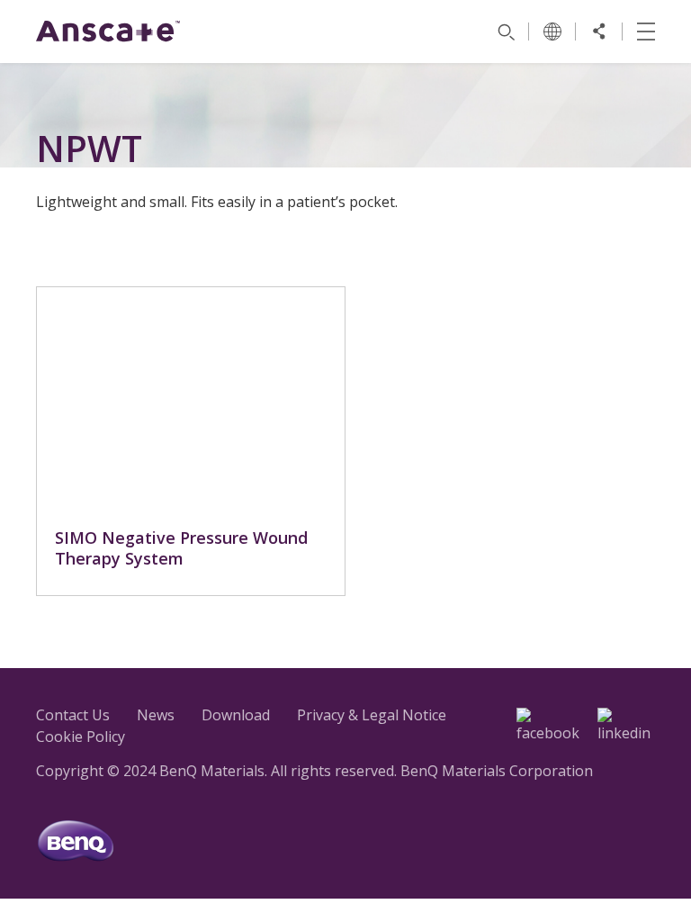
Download (236, 715)
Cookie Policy (80, 736)
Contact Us (73, 715)
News (156, 715)
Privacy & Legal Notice (371, 715)
